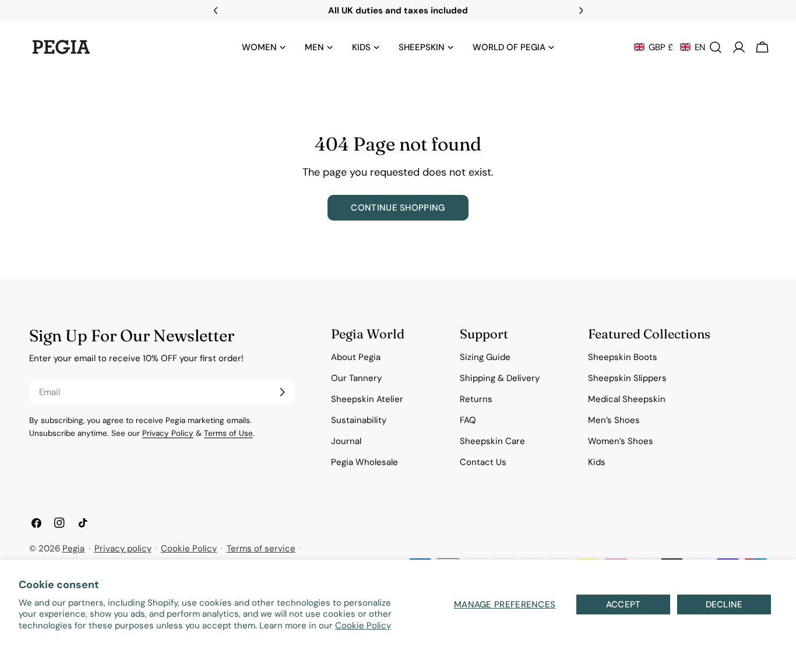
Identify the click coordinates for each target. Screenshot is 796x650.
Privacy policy (123, 548)
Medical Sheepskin (626, 399)
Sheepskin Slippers (627, 378)
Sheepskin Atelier (367, 399)
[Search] (715, 47)
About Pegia (356, 357)
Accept (623, 604)
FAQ (468, 420)
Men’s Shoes (614, 420)
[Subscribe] (282, 392)
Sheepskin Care (492, 441)
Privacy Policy (167, 433)
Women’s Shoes (620, 441)
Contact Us (483, 462)
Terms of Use (228, 433)
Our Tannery (356, 378)
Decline (724, 604)
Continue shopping (398, 208)
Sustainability (358, 420)
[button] (669, 47)
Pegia (73, 548)
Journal (346, 441)
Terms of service (261, 548)
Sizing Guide (485, 357)
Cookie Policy (363, 625)
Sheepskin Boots (622, 357)
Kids (596, 462)
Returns (476, 399)
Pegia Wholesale (364, 462)
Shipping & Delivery (500, 378)
